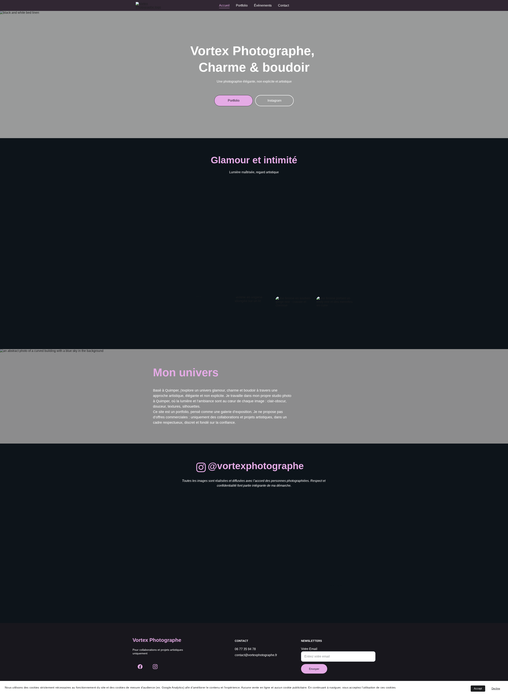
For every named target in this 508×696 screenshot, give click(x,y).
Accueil (224, 5)
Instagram (274, 100)
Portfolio (242, 5)
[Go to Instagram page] (201, 467)
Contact (283, 5)
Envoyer (314, 668)
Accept (478, 688)
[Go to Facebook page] (140, 666)
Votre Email (309, 649)
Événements (263, 5)
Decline (496, 688)
